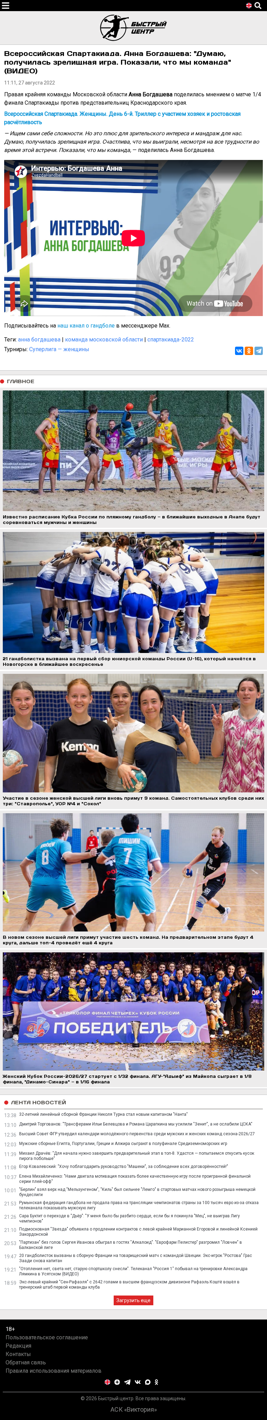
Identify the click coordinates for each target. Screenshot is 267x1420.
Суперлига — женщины (59, 349)
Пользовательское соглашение (47, 1337)
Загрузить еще (133, 1300)
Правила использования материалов (54, 1370)
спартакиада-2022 (170, 339)
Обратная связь (26, 1362)
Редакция (18, 1345)
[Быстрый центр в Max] (148, 1382)
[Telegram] (258, 351)
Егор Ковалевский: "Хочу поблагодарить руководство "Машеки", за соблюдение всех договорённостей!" (123, 1166)
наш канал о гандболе (86, 325)
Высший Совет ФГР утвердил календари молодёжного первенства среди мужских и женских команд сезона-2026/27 (137, 1133)
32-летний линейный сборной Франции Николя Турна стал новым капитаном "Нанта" (103, 1114)
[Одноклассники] (249, 351)
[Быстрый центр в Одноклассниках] (156, 1382)
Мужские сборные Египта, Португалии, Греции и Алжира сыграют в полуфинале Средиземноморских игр (123, 1143)
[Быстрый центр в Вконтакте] (138, 1382)
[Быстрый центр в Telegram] (127, 1382)
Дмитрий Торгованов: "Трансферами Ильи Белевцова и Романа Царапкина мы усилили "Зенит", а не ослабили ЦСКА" (135, 1124)
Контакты (18, 1354)
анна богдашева (39, 339)
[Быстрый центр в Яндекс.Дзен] (117, 1382)
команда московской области (104, 339)
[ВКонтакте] (239, 351)
